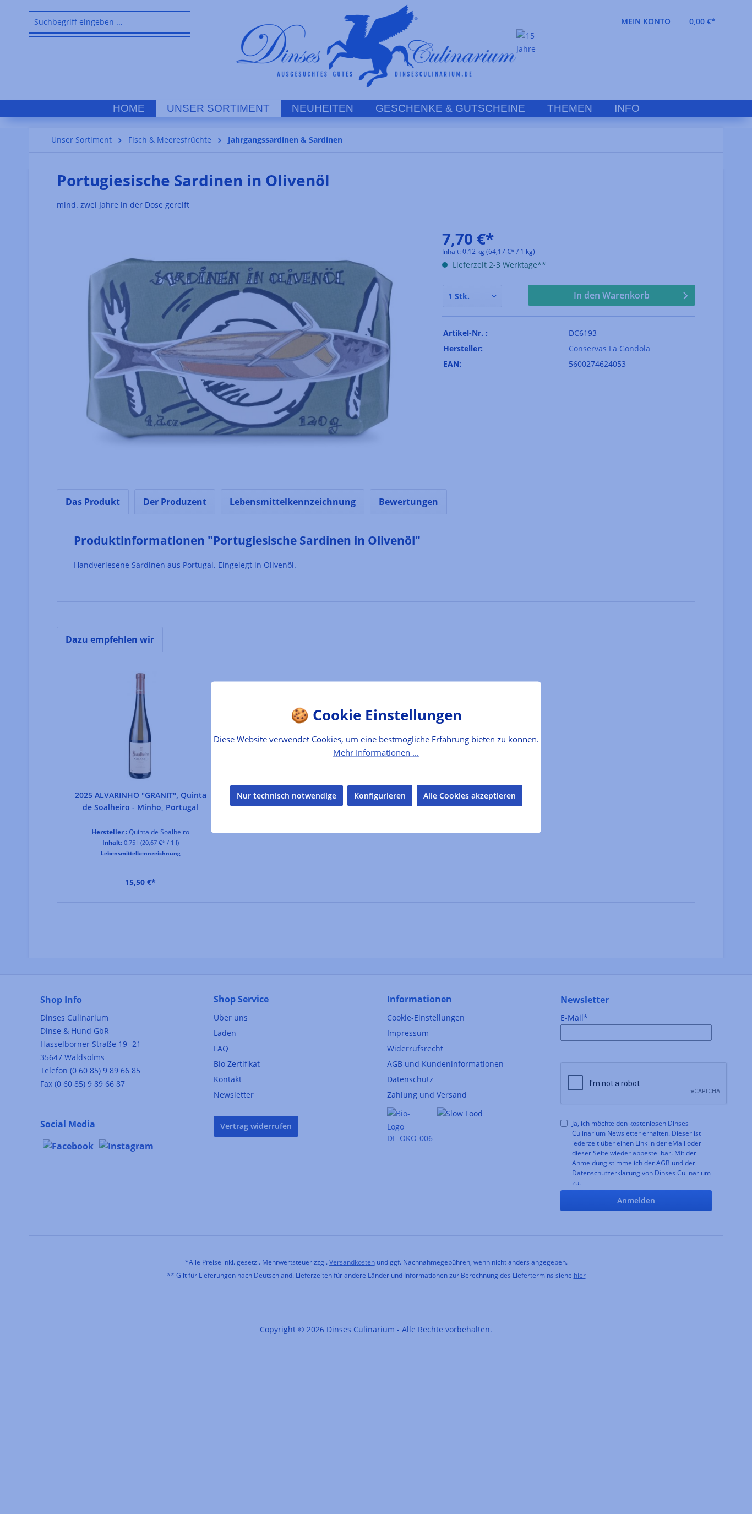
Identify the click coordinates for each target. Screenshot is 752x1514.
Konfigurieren (380, 795)
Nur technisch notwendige (286, 795)
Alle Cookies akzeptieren (469, 795)
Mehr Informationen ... (376, 751)
